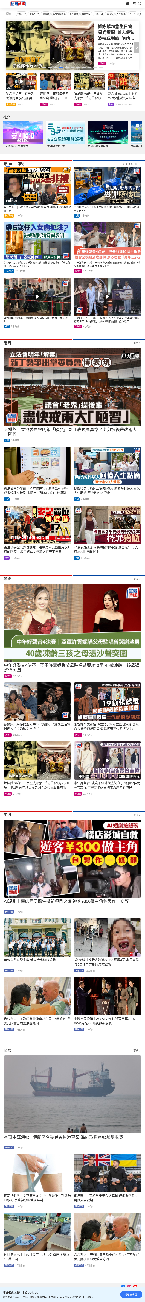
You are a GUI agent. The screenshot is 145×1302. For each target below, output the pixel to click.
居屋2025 (34, 13)
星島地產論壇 (59, 13)
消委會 (46, 13)
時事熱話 (45, 104)
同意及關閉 (130, 1294)
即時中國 (9, 912)
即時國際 (9, 1148)
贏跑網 (110, 13)
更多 (135, 343)
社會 (7, 499)
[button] (136, 47)
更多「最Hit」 (130, 164)
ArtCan (132, 13)
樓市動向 (113, 104)
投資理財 (11, 104)
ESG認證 (121, 13)
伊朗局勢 (21, 13)
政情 (7, 440)
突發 (77, 216)
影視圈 (78, 271)
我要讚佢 (86, 13)
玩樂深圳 (98, 13)
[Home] (18, 3)
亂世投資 (73, 13)
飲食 (101, 63)
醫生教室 (79, 104)
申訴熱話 (9, 216)
